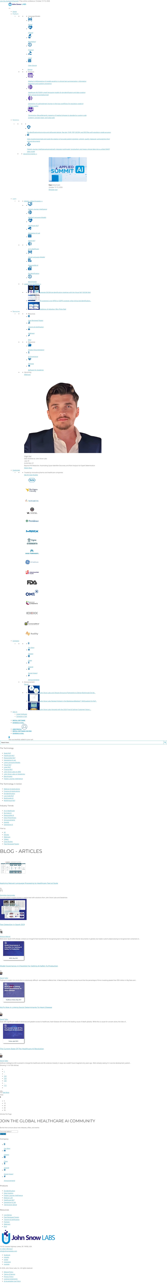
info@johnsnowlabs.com (8, 1251)
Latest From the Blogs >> (32, 284)
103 (5, 1076)
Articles (6, 835)
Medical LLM (8, 1198)
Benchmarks (8, 776)
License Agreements (10, 1279)
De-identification (9, 1191)
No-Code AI (8, 813)
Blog (5, 1226)
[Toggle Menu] (9, 8)
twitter (6, 1260)
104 (5, 1078)
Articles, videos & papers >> (33, 201)
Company (16, 641)
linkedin (6, 1257)
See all (26, 684)
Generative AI (8, 825)
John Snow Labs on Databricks (14, 774)
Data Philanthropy (10, 818)
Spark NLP (7, 753)
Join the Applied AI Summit (9, 1)
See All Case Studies (31, 475)
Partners (7, 1222)
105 (5, 1081)
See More (6, 1092)
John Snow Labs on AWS (12, 772)
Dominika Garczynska (7, 895)
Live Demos (8, 1215)
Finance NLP (8, 769)
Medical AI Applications (12, 789)
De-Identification (9, 794)
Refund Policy (8, 1272)
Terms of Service (9, 1274)
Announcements (9, 820)
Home (15, 12)
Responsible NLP (9, 758)
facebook (7, 1255)
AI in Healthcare (9, 811)
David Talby (4, 978)
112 (5, 1085)
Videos (6, 839)
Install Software (21, 714)
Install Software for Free (22, 731)
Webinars (27, 375)
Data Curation (8, 1193)
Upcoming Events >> (30, 154)
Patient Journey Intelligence (13, 779)
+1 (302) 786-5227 (6, 1249)
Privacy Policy (8, 1277)
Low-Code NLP (9, 796)
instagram (7, 1262)
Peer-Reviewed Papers (11, 844)
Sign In (15, 712)
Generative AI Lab (10, 760)
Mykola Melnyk (5, 937)
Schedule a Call (21, 716)
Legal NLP (7, 767)
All (5, 832)
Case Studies (8, 842)
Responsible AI (9, 815)
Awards (6, 822)
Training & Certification (11, 1220)
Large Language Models (12, 762)
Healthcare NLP (9, 755)
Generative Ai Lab (10, 1202)
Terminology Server (10, 1205)
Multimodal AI (8, 798)
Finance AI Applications (12, 791)
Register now (53, 190)
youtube (6, 1264)
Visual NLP (7, 765)
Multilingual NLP (9, 800)
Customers (16, 470)
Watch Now (28, 468)
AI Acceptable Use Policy (12, 1281)
